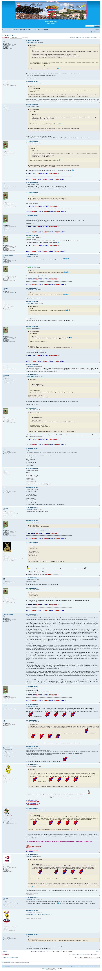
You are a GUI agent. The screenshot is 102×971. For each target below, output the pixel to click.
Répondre (3, 37)
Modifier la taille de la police (98, 29)
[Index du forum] (51, 19)
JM (28, 256)
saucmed (29, 856)
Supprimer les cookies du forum (84, 966)
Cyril (29, 106)
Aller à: (76, 957)
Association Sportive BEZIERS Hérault (19, 29)
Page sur (79, 37)
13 (89, 37)
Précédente (5, 951)
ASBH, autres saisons (32, 29)
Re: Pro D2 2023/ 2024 (33, 40)
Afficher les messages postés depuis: (38, 951)
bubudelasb (30, 912)
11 (86, 37)
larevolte (29, 766)
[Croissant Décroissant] (67, 951)
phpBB (45, 968)
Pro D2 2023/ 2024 (8, 35)
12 (87, 37)
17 (96, 37)
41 (99, 37)
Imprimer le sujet (96, 29)
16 (94, 37)
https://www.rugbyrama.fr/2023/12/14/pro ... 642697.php (38, 914)
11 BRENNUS (30, 83)
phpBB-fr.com (53, 969)
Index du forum (7, 29)
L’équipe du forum (73, 966)
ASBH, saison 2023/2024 (43, 29)
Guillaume (30, 543)
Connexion (97, 31)
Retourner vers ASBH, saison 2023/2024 (10, 957)
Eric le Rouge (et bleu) (32, 809)
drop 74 (29, 142)
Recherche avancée (96, 27)
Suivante (97, 951)
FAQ (93, 31)
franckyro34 (30, 509)
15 (93, 37)
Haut (99, 79)
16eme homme (31, 42)
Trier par (55, 951)
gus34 (29, 748)
